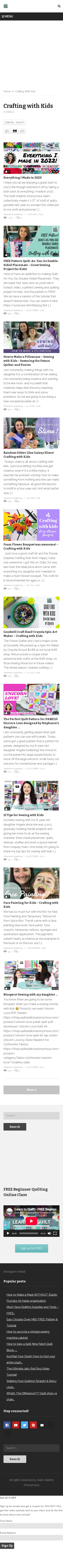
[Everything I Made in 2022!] (31, 158)
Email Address (8, 1532)
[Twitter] (24, 1424)
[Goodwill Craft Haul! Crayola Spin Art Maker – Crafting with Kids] (31, 612)
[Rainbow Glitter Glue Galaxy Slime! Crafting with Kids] (31, 433)
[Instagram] (50, 1424)
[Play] (8, 1233)
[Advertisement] (31, 53)
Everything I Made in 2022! (23, 177)
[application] (31, 1221)
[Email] (42, 1424)
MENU (9, 16)
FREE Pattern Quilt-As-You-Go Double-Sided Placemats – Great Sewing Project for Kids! (31, 265)
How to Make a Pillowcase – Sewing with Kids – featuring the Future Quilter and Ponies (29, 361)
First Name (6, 1520)
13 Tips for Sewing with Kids (24, 815)
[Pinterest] (33, 1424)
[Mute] (49, 1233)
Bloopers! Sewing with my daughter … (31, 994)
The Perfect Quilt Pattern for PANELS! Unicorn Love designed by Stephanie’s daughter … (31, 723)
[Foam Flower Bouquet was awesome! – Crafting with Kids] (31, 525)
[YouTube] (15, 1424)
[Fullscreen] (55, 1233)
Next (30, 1089)
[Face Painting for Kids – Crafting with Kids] (31, 883)
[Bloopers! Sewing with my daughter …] (31, 975)
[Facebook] (7, 1424)
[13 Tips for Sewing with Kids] (31, 795)
